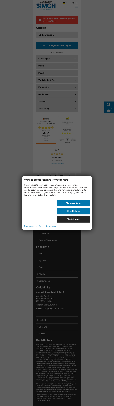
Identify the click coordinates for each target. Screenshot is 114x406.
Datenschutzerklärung (34, 226)
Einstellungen (73, 219)
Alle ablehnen (73, 211)
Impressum (51, 226)
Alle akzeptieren (73, 203)
